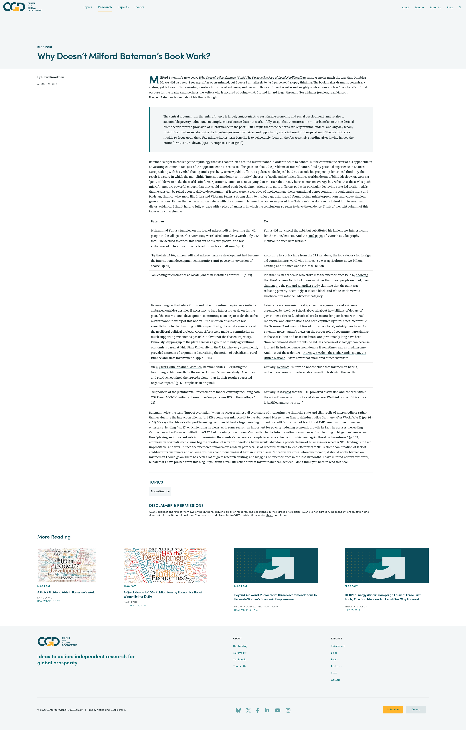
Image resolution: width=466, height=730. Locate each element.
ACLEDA (206, 432)
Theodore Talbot (356, 606)
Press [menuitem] (450, 7)
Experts (123, 7)
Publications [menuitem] (338, 646)
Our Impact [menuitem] (239, 652)
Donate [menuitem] (419, 7)
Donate (415, 709)
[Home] (41, 6)
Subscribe (393, 709)
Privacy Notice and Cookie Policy (107, 710)
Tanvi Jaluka (271, 606)
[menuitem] (460, 7)
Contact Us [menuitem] (239, 666)
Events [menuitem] (335, 659)
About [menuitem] (405, 7)
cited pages (315, 236)
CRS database (322, 255)
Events (139, 7)
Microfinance (160, 491)
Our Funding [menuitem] (240, 646)
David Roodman (52, 77)
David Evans (44, 598)
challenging (272, 285)
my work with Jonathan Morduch (179, 367)
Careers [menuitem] (335, 680)
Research (105, 7)
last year (181, 82)
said (288, 392)
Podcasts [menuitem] (336, 666)
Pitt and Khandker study (303, 285)
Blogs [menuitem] (334, 652)
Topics (87, 7)
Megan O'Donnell (245, 606)
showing (362, 275)
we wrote (283, 367)
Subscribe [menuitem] (435, 7)
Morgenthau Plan (284, 417)
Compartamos (216, 397)
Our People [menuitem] (239, 659)
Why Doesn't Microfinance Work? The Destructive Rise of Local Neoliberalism (252, 77)
